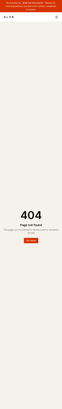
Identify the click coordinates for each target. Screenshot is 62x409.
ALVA (9, 17)
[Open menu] (57, 17)
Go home (31, 240)
